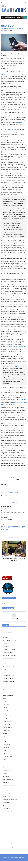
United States (6, 802)
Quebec (5, 764)
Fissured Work (6, 689)
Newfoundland (6, 744)
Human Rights (6, 710)
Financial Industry (7, 687)
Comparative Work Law (8, 658)
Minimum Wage (6, 738)
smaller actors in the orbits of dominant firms (14, 353)
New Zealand (6, 741)
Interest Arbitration (7, 715)
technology (5, 790)
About (11, 832)
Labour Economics (7, 724)
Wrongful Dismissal (7, 811)
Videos (4, 805)
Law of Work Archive (7, 727)
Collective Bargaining (8, 652)
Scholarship (5, 773)
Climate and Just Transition (9, 649)
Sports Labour (6, 776)
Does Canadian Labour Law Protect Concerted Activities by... (14, 559)
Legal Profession (7, 730)
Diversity (5, 672)
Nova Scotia (6, 747)
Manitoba (5, 733)
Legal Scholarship (14, 839)
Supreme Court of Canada (9, 785)
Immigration (6, 713)
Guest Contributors (13, 835)
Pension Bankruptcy (7, 756)
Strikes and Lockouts (8, 779)
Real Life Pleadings (7, 767)
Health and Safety (7, 704)
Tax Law (5, 788)
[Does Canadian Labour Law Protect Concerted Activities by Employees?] (14, 549)
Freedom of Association (8, 692)
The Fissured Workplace (7, 74)
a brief (17, 356)
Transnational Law (7, 793)
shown (4, 326)
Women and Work (7, 808)
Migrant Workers (7, 736)
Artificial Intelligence (7, 632)
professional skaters (19, 402)
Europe (4, 684)
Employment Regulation (5, 25)
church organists (11, 404)
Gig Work (13, 25)
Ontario (4, 753)
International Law (7, 718)
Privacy (4, 759)
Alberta (4, 629)
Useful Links (12, 843)
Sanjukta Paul (9, 30)
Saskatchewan (6, 770)
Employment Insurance (8, 678)
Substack (4, 601)
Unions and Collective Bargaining (7, 26)
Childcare (5, 643)
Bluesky (4, 603)
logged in (8, 495)
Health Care (5, 707)
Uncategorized (6, 796)
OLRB (4, 750)
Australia (5, 635)
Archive (11, 847)
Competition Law (5, 471)
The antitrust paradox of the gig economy (14, 367)
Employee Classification (8, 675)
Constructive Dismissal (8, 666)
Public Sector (6, 762)
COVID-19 (5, 669)
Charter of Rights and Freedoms (10, 640)
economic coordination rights (9, 129)
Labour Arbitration (7, 721)
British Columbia (6, 637)
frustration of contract (8, 695)
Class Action (6, 646)
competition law (6, 661)
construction (6, 663)
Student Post (6, 782)
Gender (4, 698)
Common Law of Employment (10, 655)
